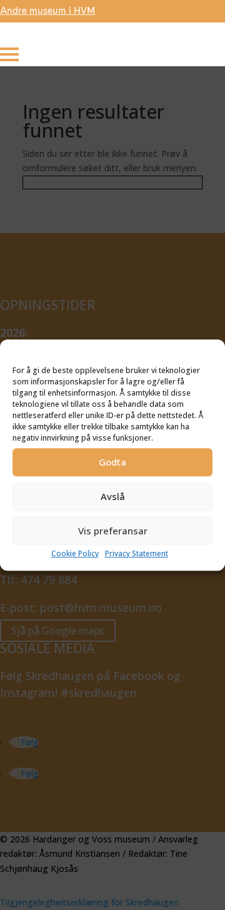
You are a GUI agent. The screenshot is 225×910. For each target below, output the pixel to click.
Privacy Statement (136, 553)
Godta (112, 462)
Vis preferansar (113, 531)
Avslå (113, 497)
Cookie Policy (75, 553)
